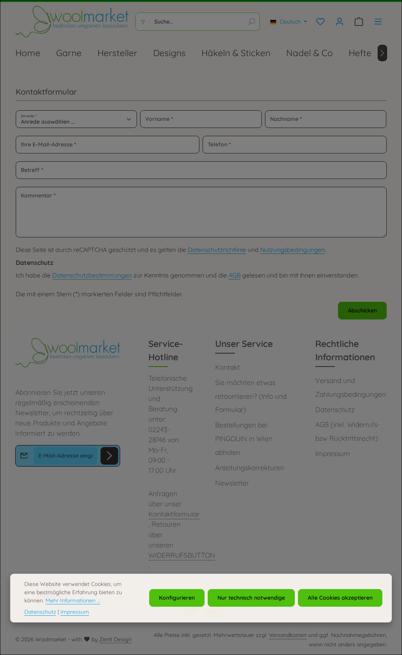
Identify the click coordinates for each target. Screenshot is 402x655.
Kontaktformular (173, 514)
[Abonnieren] (109, 456)
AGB (234, 275)
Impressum (332, 453)
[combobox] (196, 22)
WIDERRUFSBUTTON (181, 555)
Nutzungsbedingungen (292, 250)
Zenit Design (115, 639)
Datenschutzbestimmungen (92, 275)
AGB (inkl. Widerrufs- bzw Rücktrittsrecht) (347, 431)
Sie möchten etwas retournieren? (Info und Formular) (251, 396)
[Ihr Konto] (340, 22)
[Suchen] (251, 22)
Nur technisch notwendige (251, 597)
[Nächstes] (382, 53)
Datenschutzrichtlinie (217, 250)
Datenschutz (334, 409)
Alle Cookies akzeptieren (340, 597)
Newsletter (232, 483)
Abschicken (362, 310)
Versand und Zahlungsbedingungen (350, 387)
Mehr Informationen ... (73, 600)
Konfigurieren (177, 597)
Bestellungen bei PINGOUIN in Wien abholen (243, 438)
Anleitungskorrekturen (249, 467)
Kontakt (227, 367)
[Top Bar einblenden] (378, 22)
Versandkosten (288, 635)
